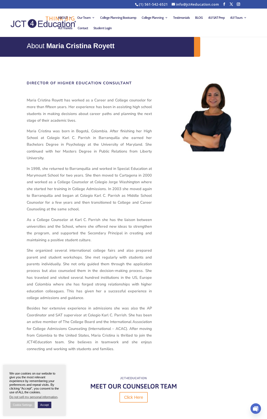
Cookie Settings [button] (22, 404)
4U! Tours (236, 18)
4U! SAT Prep (216, 18)
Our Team (84, 18)
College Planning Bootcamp (118, 18)
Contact (83, 28)
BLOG (199, 18)
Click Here (133, 397)
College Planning (153, 18)
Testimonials (181, 18)
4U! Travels (65, 28)
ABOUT (63, 18)
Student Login (102, 28)
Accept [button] (44, 404)
